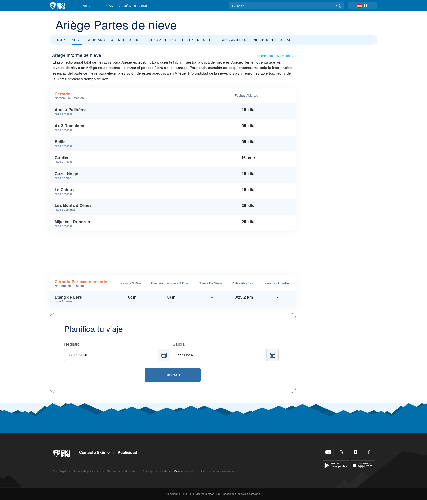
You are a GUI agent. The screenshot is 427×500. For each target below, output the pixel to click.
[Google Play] (336, 464)
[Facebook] (369, 452)
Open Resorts (124, 40)
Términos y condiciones (121, 471)
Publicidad (127, 452)
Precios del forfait (273, 40)
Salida (179, 344)
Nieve (88, 5)
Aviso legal (59, 471)
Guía (61, 40)
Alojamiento (234, 40)
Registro (72, 344)
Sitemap (148, 471)
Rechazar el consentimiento (218, 471)
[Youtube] (328, 452)
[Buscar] (338, 5)
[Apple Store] (362, 464)
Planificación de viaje (126, 5)
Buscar (172, 375)
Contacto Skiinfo (94, 452)
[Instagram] (355, 452)
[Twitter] (342, 452)
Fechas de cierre (199, 40)
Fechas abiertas (160, 40)
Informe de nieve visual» (275, 55)
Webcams (96, 40)
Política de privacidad (86, 471)
